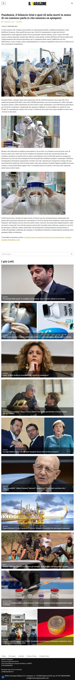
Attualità (19, 22)
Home (4, 656)
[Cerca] (72, 3)
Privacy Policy (32, 656)
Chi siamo (12, 656)
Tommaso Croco (9, 22)
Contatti (21, 656)
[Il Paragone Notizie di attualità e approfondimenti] (37, 3)
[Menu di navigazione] (3, 3)
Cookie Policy (44, 656)
